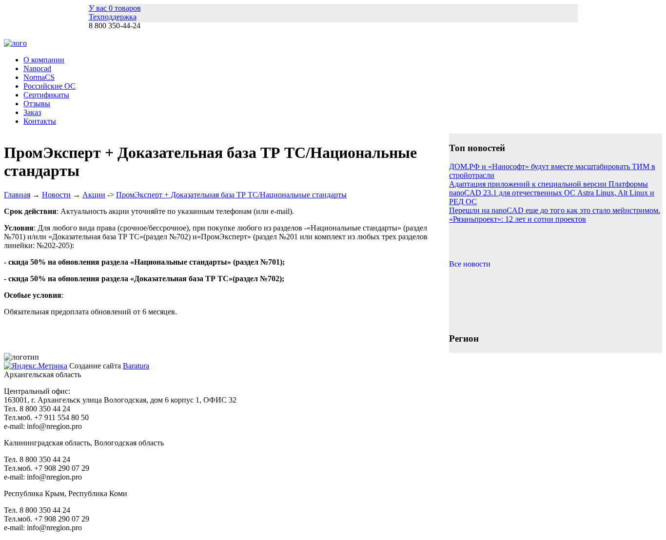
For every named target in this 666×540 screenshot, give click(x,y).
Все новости (469, 264)
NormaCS (39, 77)
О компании (43, 60)
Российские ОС (49, 86)
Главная (17, 195)
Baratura (136, 366)
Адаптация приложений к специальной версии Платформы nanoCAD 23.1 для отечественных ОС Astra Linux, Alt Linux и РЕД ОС (551, 193)
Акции (93, 195)
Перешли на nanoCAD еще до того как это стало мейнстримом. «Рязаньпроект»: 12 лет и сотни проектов (554, 214)
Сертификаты (46, 95)
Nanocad (37, 68)
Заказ (32, 112)
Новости (56, 195)
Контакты (39, 121)
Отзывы (36, 103)
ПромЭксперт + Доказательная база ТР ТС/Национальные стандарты (231, 195)
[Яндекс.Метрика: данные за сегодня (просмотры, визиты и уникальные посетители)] (35, 366)
